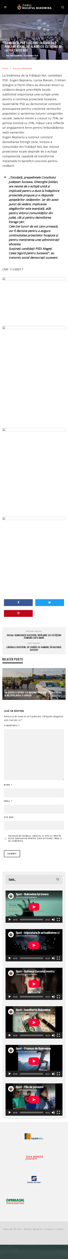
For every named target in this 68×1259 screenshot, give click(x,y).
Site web (8, 817)
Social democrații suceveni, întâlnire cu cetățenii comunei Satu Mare (34, 636)
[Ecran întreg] (58, 919)
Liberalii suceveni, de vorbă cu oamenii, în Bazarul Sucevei (34, 648)
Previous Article (34, 631)
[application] (34, 907)
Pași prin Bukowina (14, 56)
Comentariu (12, 725)
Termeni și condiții (55, 1229)
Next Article (34, 643)
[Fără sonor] (53, 919)
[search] (57, 879)
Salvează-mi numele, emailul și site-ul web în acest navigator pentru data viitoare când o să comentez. (35, 838)
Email (8, 801)
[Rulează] (9, 919)
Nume (8, 785)
